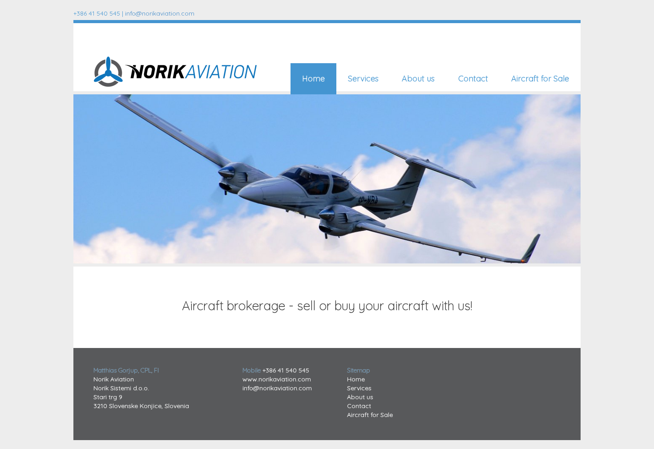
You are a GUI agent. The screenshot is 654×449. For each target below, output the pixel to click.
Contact (473, 78)
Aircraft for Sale (540, 78)
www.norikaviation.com (276, 379)
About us (418, 78)
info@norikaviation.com (159, 13)
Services (363, 78)
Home (313, 78)
